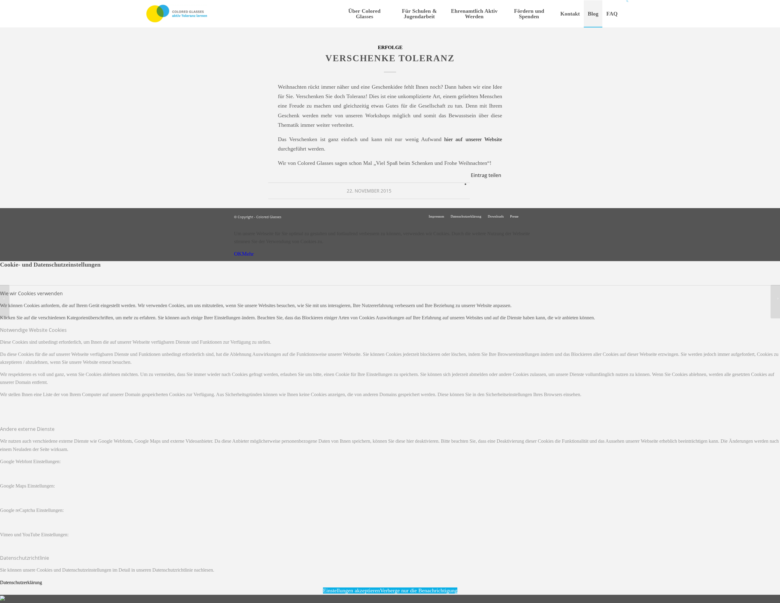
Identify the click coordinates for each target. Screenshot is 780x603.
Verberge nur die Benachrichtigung (418, 590)
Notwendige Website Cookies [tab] (33, 330)
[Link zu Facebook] (541, 216)
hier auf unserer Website (473, 139)
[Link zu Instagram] (532, 216)
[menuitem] (364, 13)
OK (238, 254)
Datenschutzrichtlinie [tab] (24, 558)
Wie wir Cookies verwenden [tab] (31, 293)
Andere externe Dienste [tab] (27, 429)
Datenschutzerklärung (21, 582)
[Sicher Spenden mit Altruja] (2, 598)
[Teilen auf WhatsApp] (472, 184)
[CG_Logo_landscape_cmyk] (176, 13)
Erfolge (390, 47)
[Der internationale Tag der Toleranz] (4, 301)
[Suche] (627, 13)
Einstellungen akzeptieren (351, 590)
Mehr (248, 254)
